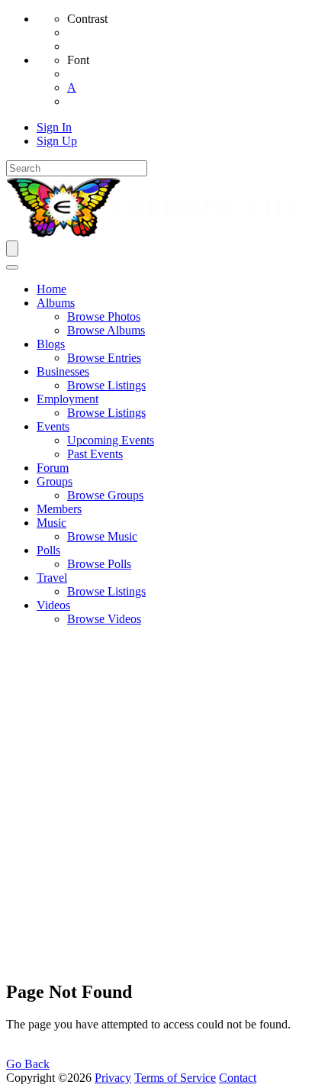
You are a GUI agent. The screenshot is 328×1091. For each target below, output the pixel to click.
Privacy (113, 1077)
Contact (237, 1077)
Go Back (28, 1063)
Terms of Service (175, 1077)
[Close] (12, 267)
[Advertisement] (164, 802)
